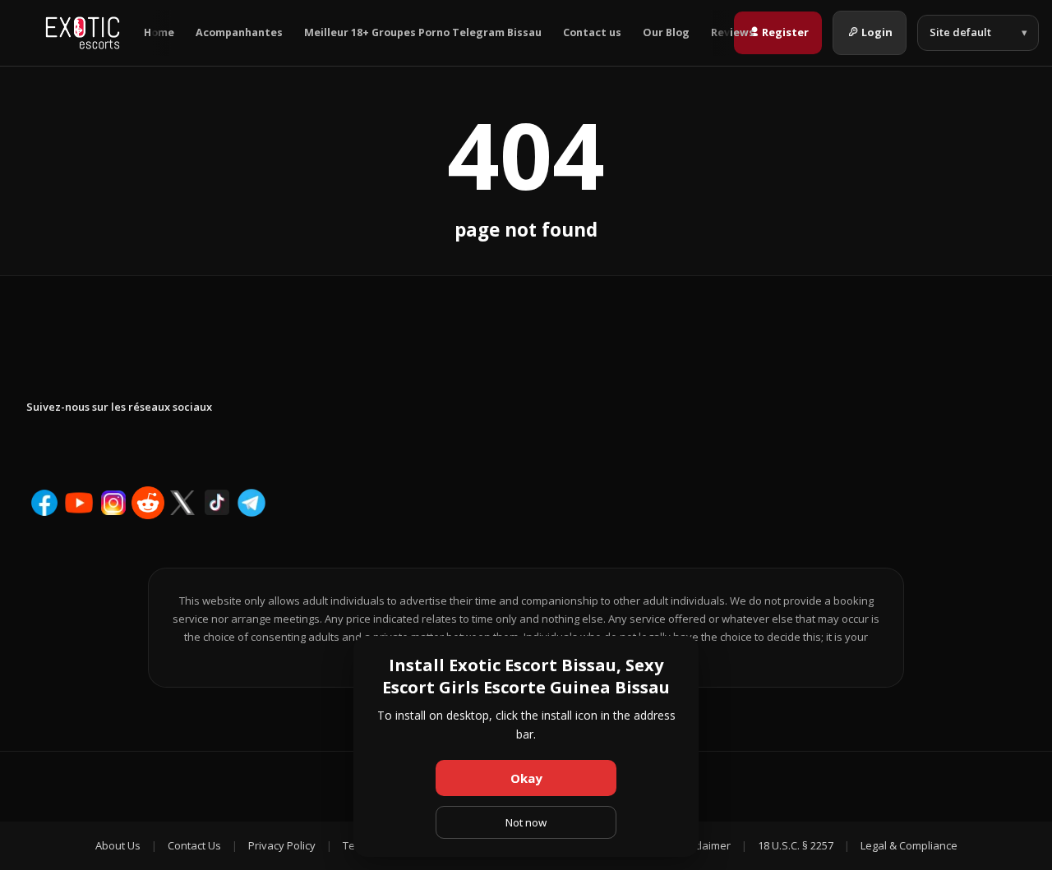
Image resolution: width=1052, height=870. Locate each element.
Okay (526, 778)
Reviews (732, 32)
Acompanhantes (239, 32)
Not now (526, 822)
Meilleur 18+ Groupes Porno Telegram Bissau (423, 32)
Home (159, 32)
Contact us (592, 32)
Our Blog (666, 32)
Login (877, 32)
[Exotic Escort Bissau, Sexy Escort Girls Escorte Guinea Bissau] (82, 32)
